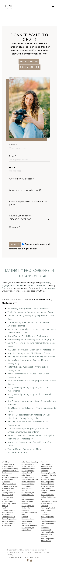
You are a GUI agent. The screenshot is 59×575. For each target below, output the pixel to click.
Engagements (8, 285)
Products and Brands (37, 285)
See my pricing (29, 61)
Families (19, 285)
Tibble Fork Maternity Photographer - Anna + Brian (30, 312)
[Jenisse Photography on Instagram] (31, 561)
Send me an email (47, 288)
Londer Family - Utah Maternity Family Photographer (31, 339)
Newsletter (34, 557)
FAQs (26, 557)
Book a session (29, 67)
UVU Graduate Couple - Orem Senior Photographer (31, 350)
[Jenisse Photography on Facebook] (28, 561)
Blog (4, 288)
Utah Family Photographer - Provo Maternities (28, 308)
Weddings (45, 282)
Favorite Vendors (14, 557)
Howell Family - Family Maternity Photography (28, 336)
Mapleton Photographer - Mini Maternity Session (29, 353)
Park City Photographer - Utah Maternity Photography (31, 356)
